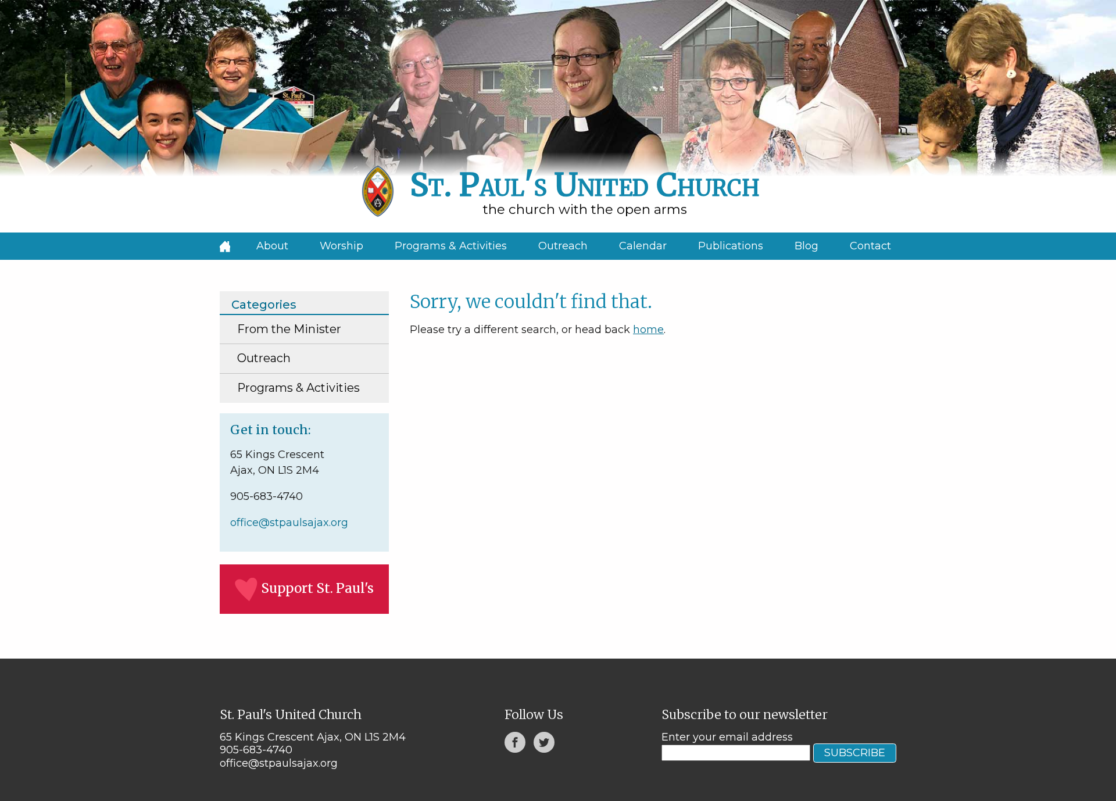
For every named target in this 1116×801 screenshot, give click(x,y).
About (272, 245)
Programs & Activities (451, 245)
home (648, 329)
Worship (341, 245)
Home (225, 246)
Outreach (563, 245)
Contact (870, 245)
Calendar (643, 245)
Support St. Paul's (317, 588)
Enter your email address (727, 737)
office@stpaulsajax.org (289, 522)
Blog (806, 245)
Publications (730, 245)
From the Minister (289, 329)
